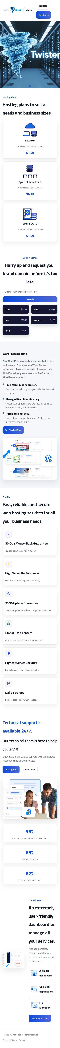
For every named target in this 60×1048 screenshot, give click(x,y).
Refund (22, 1040)
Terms (5, 1040)
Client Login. (29, 769)
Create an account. (40, 1018)
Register (43, 6)
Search (30, 299)
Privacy (13, 1040)
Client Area (43, 15)
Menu (29, 10)
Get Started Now (13, 430)
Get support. (11, 769)
